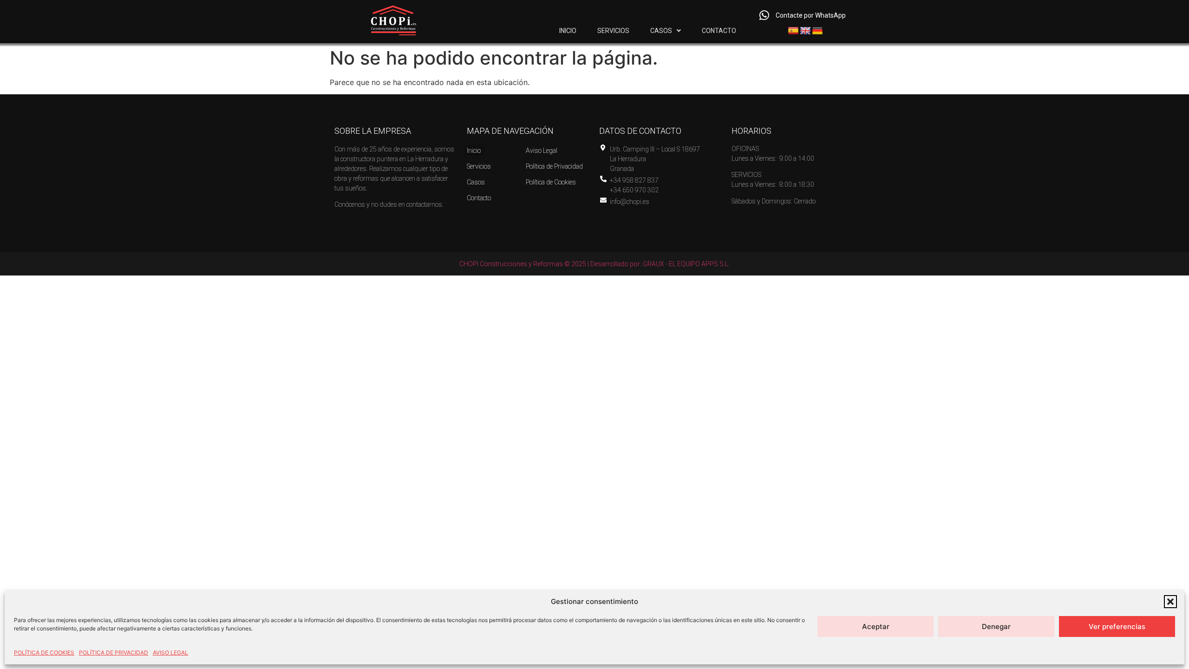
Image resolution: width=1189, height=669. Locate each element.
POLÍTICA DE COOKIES (44, 652)
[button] (1170, 601)
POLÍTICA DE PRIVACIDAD (113, 652)
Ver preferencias (1117, 626)
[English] (805, 31)
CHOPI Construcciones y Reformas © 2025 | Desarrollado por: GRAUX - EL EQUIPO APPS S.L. (594, 264)
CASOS (661, 30)
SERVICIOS (613, 30)
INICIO (567, 30)
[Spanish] (793, 31)
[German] (817, 31)
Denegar (996, 626)
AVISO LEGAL (170, 652)
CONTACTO (719, 30)
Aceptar (875, 626)
